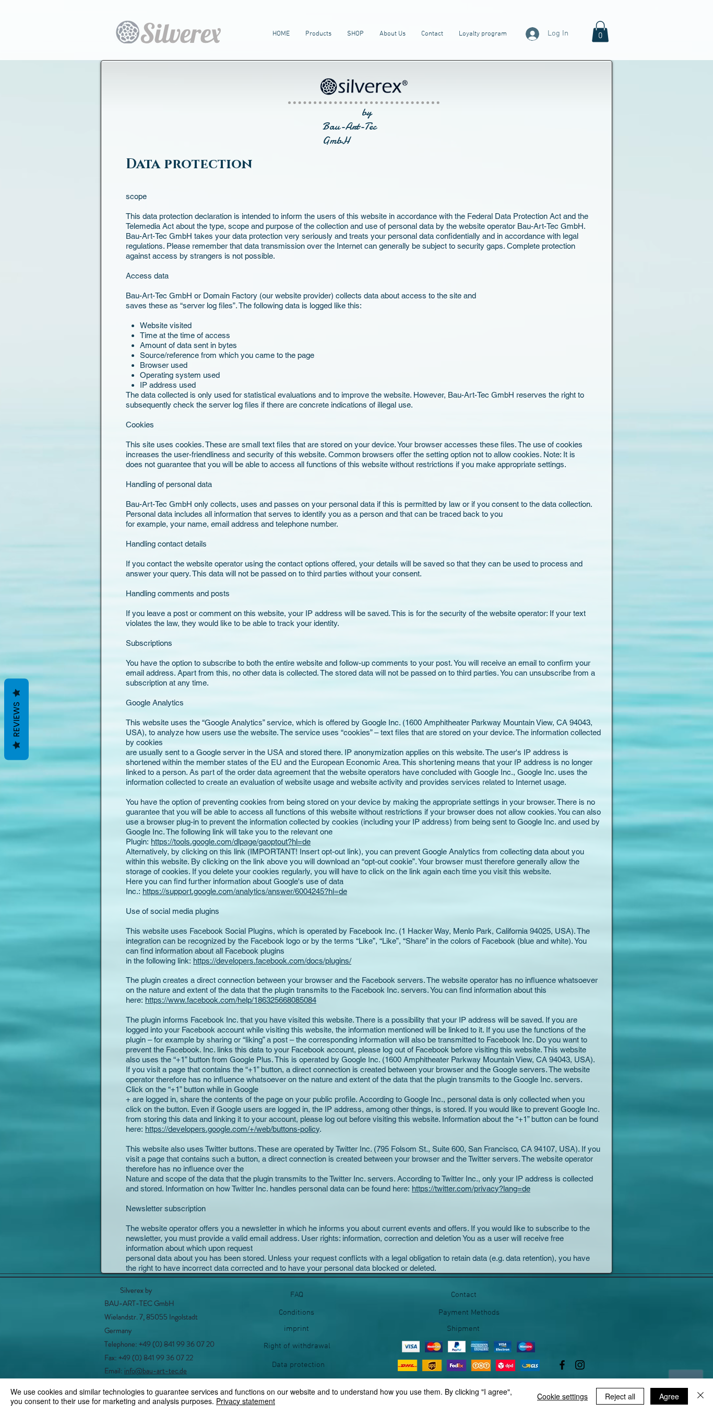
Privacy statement (245, 1401)
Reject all (620, 1396)
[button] (600, 31)
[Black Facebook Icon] (562, 1365)
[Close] (700, 1396)
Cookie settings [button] (562, 1396)
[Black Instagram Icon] (580, 1365)
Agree (669, 1396)
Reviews (16, 719)
